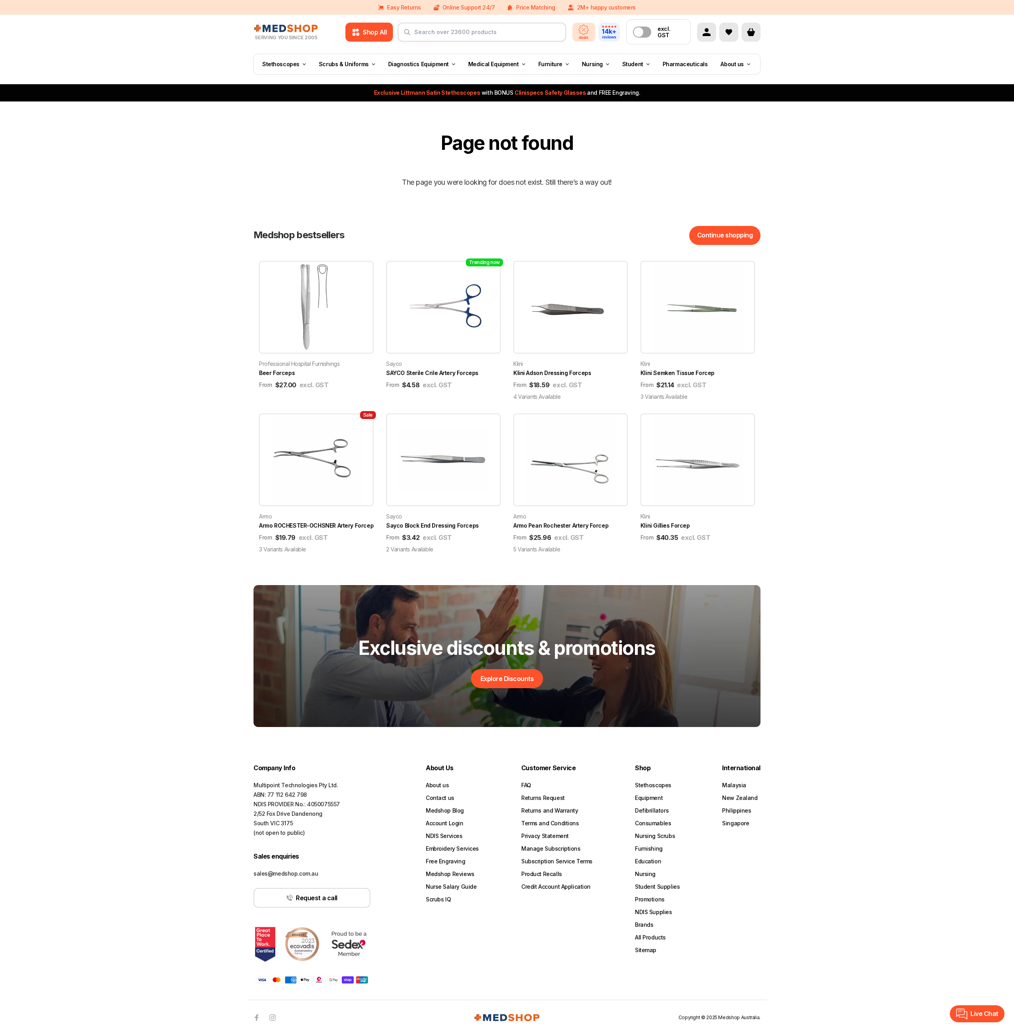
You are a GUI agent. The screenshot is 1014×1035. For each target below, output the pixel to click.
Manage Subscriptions (551, 848)
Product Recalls (541, 873)
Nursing (592, 64)
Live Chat (984, 1014)
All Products (650, 937)
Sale (368, 415)
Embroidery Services (452, 848)
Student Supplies (657, 886)
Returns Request (543, 797)
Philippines (736, 810)
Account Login (444, 823)
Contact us (440, 797)
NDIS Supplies (653, 912)
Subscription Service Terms (557, 861)
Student (632, 64)
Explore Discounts (507, 679)
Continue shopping (725, 235)
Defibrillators (652, 810)
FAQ (526, 785)
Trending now (484, 262)
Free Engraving (445, 861)
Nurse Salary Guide (451, 886)
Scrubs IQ (438, 899)
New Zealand (739, 797)
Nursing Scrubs (655, 835)
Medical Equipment (493, 64)
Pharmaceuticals (685, 64)
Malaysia (734, 785)
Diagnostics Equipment (418, 64)
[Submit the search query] (407, 35)
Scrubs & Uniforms (344, 64)
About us (732, 64)
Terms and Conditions (550, 823)
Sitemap (645, 950)
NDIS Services (444, 835)
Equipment (649, 797)
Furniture (550, 64)
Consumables (653, 823)
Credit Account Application (556, 886)
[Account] (706, 32)
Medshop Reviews (450, 873)
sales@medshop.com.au (286, 873)
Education (648, 861)
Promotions (650, 899)
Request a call (316, 898)
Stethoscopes (280, 64)
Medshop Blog (445, 810)
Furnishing (649, 848)
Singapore (735, 823)
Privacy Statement (545, 835)
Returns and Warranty (549, 810)
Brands (644, 924)
